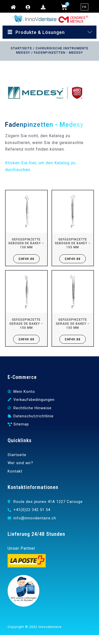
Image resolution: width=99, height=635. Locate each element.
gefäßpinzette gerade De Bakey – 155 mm (73, 323)
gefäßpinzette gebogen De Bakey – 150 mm (26, 243)
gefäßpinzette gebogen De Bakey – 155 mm (73, 243)
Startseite (21, 48)
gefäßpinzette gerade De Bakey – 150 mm (26, 323)
